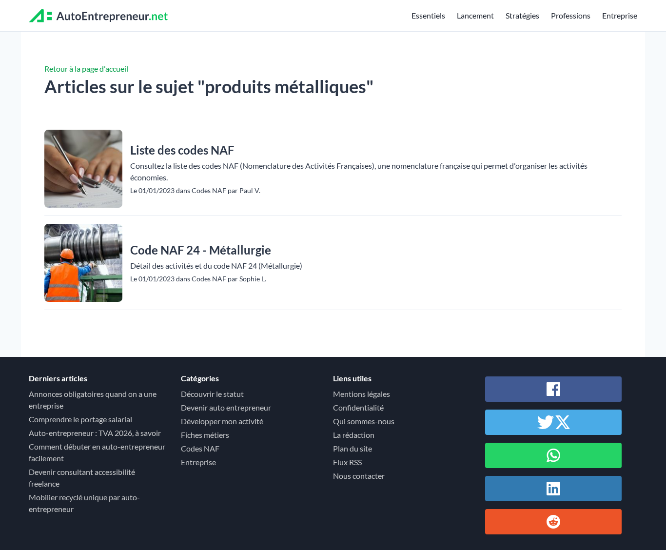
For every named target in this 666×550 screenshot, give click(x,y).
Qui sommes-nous (363, 421)
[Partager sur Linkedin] (553, 488)
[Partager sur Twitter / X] (553, 422)
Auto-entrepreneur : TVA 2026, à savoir (95, 432)
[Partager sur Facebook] (553, 389)
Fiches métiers (205, 434)
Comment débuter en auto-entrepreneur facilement (97, 452)
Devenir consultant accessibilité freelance (82, 477)
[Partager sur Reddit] (553, 521)
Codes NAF (200, 448)
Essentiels (428, 15)
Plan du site (352, 448)
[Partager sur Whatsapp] (553, 455)
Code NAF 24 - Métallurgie (200, 250)
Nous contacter (359, 475)
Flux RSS (347, 462)
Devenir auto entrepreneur (226, 407)
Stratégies (522, 15)
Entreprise (619, 15)
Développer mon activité (222, 421)
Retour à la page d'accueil (86, 68)
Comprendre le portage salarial (80, 419)
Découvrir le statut (212, 393)
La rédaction (353, 434)
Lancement (475, 15)
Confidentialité (358, 407)
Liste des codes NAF (182, 150)
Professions (570, 15)
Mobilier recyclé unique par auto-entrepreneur (84, 502)
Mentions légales (361, 393)
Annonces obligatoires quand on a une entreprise (93, 399)
